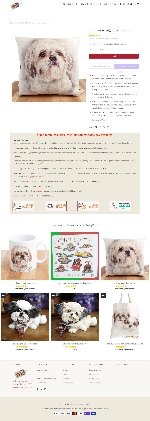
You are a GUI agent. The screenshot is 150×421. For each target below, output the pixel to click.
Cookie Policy (94, 379)
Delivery (66, 379)
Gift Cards (114, 4)
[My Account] (131, 4)
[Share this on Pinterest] (104, 127)
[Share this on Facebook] (100, 127)
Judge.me (31, 177)
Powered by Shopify (83, 404)
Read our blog (42, 370)
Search (65, 370)
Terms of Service (95, 370)
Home (12, 23)
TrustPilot (42, 177)
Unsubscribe (41, 383)
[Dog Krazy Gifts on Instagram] (42, 389)
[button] (94, 36)
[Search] (135, 4)
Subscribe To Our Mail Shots (47, 379)
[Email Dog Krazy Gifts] (45, 389)
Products (21, 23)
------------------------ (44, 374)
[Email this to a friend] (107, 127)
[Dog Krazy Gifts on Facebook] (38, 389)
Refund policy (68, 383)
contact (65, 374)
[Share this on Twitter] (96, 127)
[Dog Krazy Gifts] (16, 6)
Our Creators (102, 4)
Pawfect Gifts (87, 4)
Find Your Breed (71, 4)
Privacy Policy (94, 374)
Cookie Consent (94, 383)
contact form (41, 191)
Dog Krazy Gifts (70, 404)
